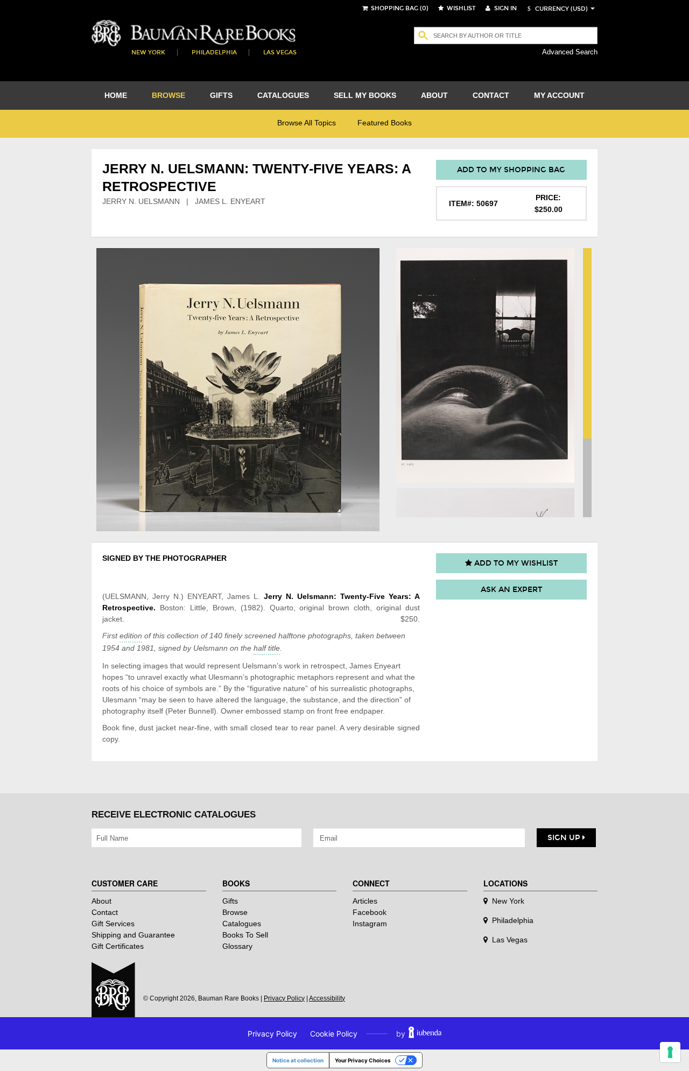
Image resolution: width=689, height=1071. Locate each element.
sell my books (365, 95)
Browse (235, 912)
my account (559, 95)
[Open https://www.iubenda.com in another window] (425, 1033)
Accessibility (327, 998)
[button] (556, 8)
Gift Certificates (118, 946)
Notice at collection (298, 1060)
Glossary (237, 946)
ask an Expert (511, 589)
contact (491, 95)
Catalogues (241, 923)
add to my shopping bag (511, 169)
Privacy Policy (284, 998)
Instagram (370, 923)
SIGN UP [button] (564, 837)
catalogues (283, 95)
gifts (221, 95)
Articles (365, 901)
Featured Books (384, 122)
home (115, 95)
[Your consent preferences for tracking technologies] (670, 1052)
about (434, 95)
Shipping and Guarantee (133, 935)
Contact (105, 912)
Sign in (505, 8)
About (101, 901)
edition (130, 635)
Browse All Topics (306, 122)
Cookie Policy (333, 1033)
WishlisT (460, 8)
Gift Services (113, 923)
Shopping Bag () (398, 8)
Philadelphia (214, 52)
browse (168, 95)
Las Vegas (280, 52)
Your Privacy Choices (363, 1060)
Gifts (230, 901)
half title (267, 648)
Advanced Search (569, 52)
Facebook (369, 912)
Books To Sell (245, 935)
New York (148, 52)
